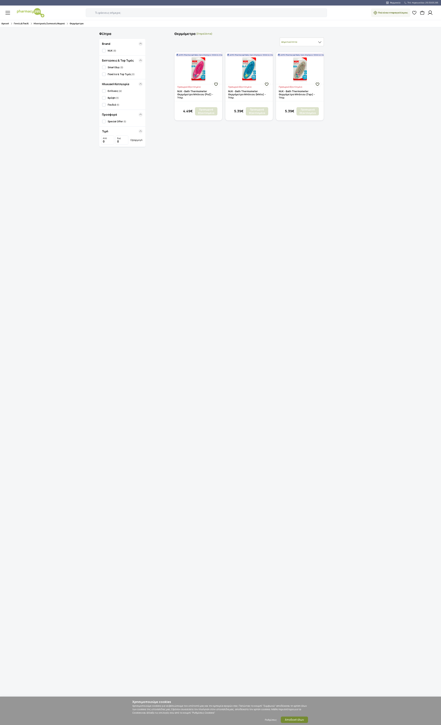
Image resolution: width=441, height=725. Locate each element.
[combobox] (302, 42)
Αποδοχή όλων (294, 720)
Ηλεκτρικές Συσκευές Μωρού (49, 23)
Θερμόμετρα (76, 23)
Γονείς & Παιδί (21, 23)
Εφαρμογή (136, 140)
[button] (88, 10)
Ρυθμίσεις (271, 719)
